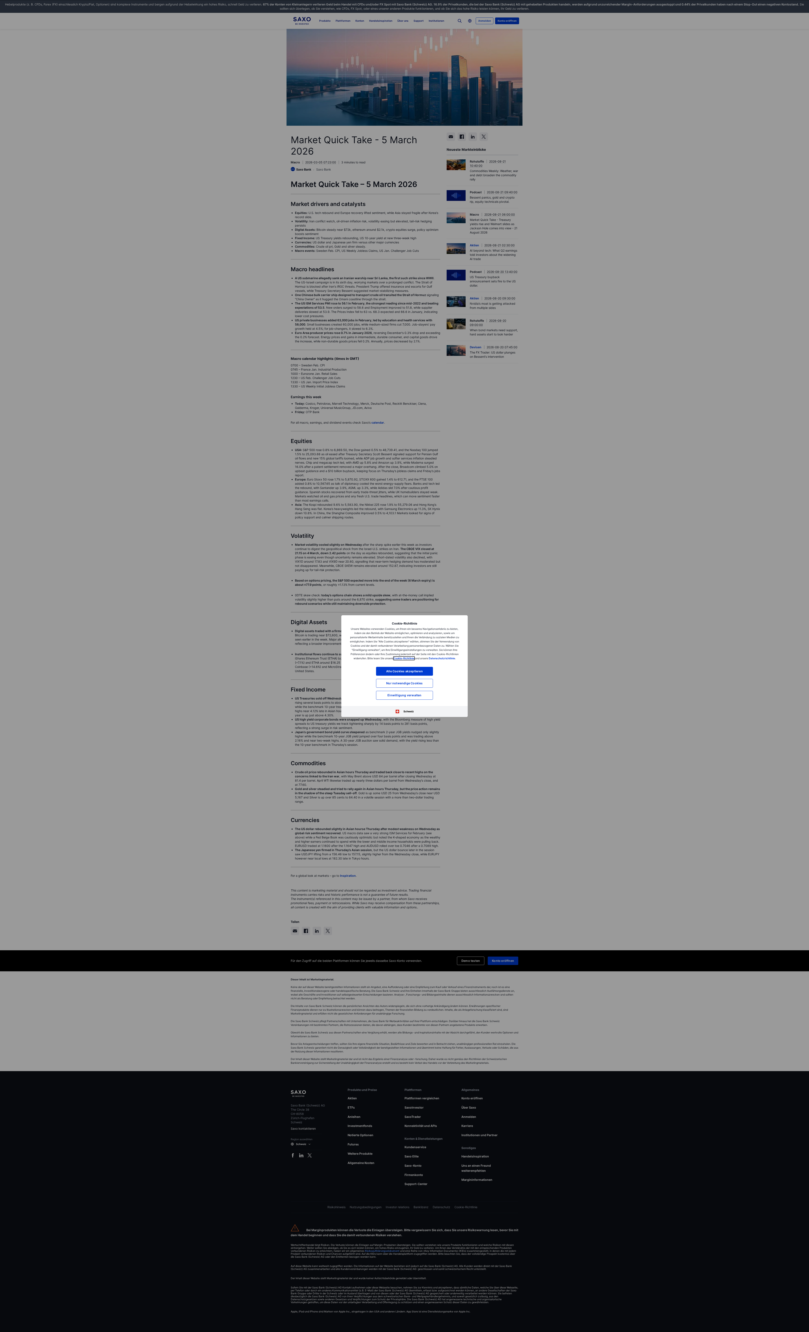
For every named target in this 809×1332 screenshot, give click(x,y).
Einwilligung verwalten (404, 695)
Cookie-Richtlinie (404, 658)
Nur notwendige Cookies (404, 683)
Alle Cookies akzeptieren (404, 671)
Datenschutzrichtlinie (442, 658)
